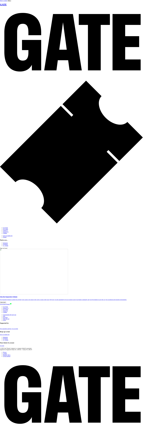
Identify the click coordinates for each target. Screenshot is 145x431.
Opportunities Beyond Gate (9, 314)
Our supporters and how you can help (9, 328)
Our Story (5, 317)
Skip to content (3, 0)
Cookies (5, 353)
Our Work (5, 227)
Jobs (4, 316)
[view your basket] (72, 225)
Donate (4, 237)
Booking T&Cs (6, 355)
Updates (5, 233)
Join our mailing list (7, 235)
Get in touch (3, 304)
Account (2, 345)
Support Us (5, 231)
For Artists (5, 229)
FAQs (4, 320)
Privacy (5, 352)
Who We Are (6, 319)
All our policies (6, 356)
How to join (3, 302)
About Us (5, 230)
